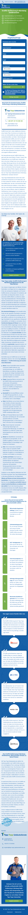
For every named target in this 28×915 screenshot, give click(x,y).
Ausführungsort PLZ (8, 78)
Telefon (4, 54)
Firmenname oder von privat (9, 41)
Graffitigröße (6, 72)
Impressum (10, 912)
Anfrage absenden (14, 97)
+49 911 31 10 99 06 (9, 1)
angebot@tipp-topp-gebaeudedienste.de (21, 2)
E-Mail (4, 60)
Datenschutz (18, 912)
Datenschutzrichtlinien (10, 93)
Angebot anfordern (14, 275)
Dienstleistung (6, 66)
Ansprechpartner (7, 47)
